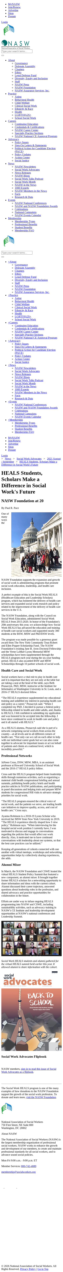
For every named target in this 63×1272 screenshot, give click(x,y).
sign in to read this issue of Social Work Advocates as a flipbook (28, 1070)
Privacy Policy (28, 1269)
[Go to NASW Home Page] (26, 38)
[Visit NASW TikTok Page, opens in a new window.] (7, 1263)
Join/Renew (14, 7)
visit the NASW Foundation (41, 1097)
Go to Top (42, 1269)
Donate (12, 16)
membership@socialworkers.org (18, 1171)
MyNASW (14, 4)
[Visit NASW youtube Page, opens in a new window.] (23, 1187)
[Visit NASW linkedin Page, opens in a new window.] (10, 1187)
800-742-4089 (28, 1166)
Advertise (13, 10)
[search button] (2, 55)
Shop (11, 13)
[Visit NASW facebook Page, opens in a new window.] (2, 1187)
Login (4, 22)
